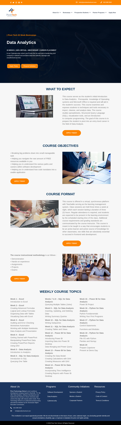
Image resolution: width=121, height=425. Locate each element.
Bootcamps (66, 12)
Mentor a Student (75, 396)
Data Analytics (52, 396)
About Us (56, 12)
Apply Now (112, 12)
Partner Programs (99, 12)
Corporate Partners (76, 400)
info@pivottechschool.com (87, 2)
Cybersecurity (52, 401)
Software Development (55, 392)
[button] (60, 13)
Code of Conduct (101, 396)
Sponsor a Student (75, 392)
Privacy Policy (100, 392)
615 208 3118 (107, 2)
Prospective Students (81, 12)
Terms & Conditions (102, 400)
